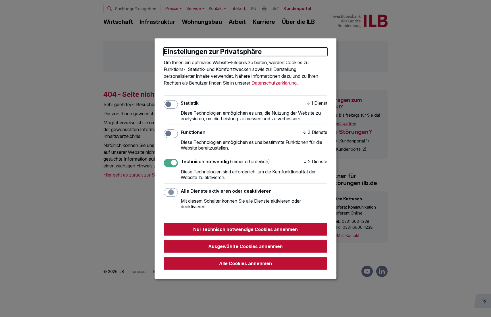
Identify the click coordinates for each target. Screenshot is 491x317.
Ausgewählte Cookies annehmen (245, 246)
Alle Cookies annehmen (245, 263)
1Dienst (316, 103)
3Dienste (315, 132)
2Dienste (315, 162)
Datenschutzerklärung (274, 83)
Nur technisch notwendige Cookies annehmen (245, 229)
